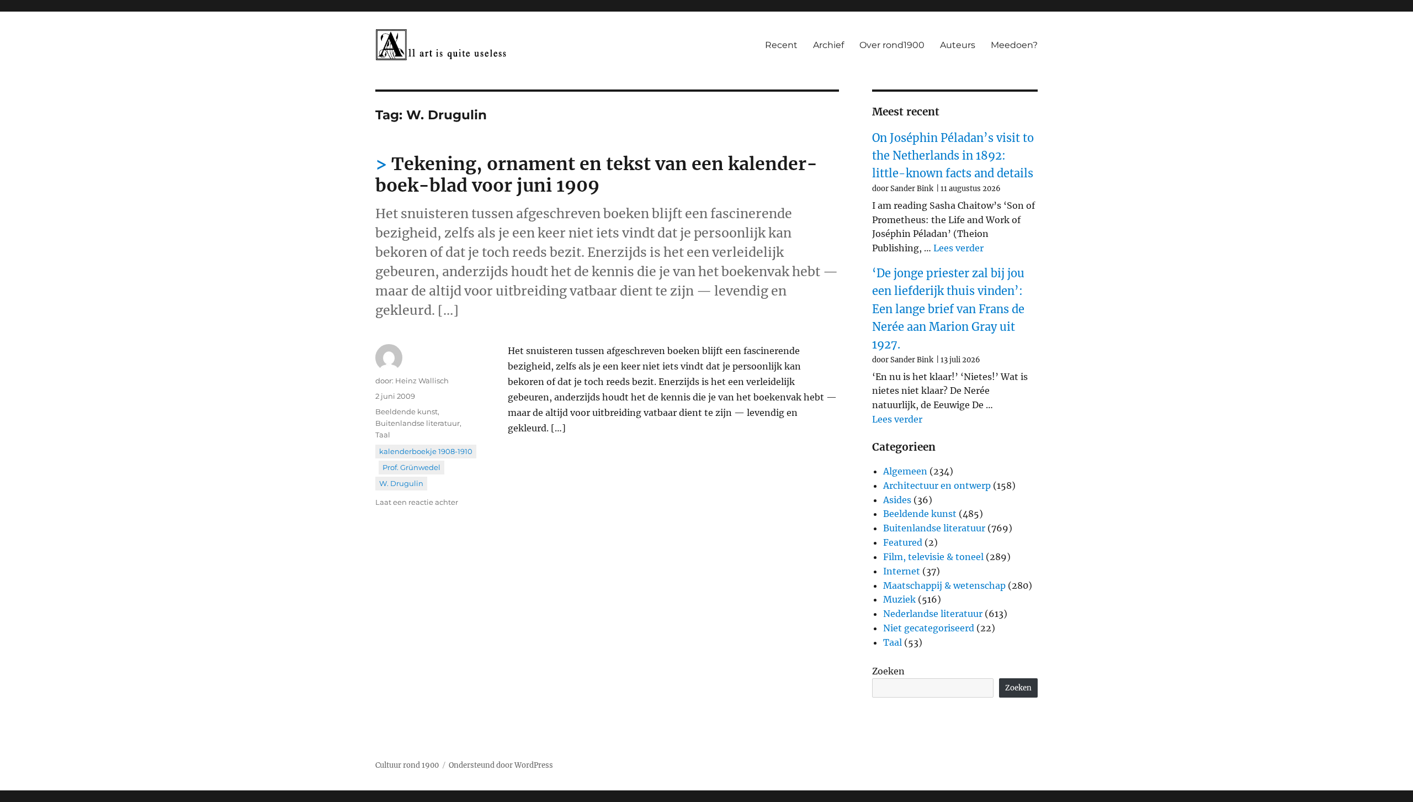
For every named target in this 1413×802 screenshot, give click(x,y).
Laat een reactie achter (416, 502)
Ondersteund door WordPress (501, 765)
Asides (897, 499)
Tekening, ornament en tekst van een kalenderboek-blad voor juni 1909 (596, 175)
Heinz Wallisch (422, 380)
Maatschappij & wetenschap (944, 585)
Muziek (899, 599)
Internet (901, 571)
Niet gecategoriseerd (928, 628)
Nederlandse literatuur (932, 613)
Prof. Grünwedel (411, 467)
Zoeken (888, 671)
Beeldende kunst (406, 411)
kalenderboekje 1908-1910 (425, 451)
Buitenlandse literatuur (417, 423)
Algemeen (905, 471)
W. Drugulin (401, 483)
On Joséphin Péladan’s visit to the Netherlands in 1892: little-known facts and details (953, 156)
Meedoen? (1014, 45)
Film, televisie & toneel (933, 556)
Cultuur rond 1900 (407, 765)
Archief (828, 45)
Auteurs (957, 45)
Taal (382, 434)
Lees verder (958, 248)
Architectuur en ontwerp (937, 485)
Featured (902, 542)
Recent (781, 45)
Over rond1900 (892, 45)
